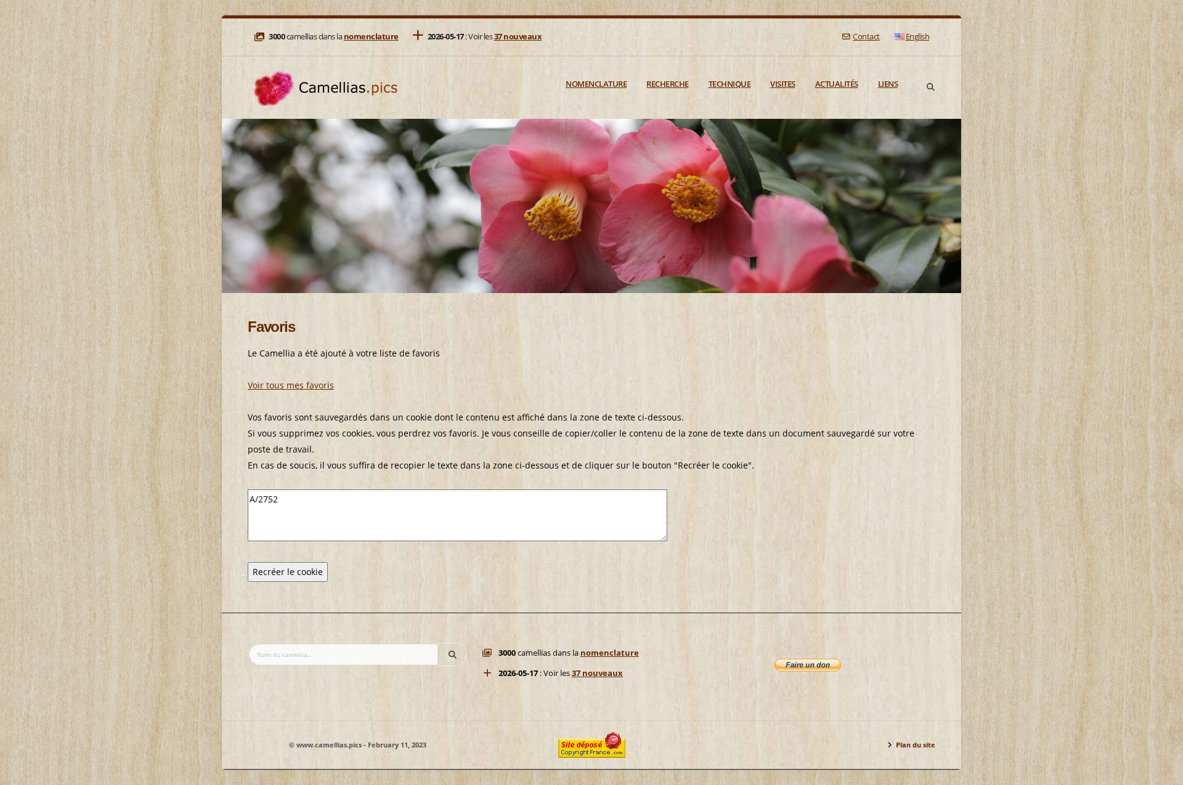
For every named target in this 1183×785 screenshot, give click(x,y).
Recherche (667, 83)
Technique (730, 83)
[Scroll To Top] (1161, 771)
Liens (888, 83)
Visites (782, 83)
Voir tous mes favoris (291, 385)
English (918, 36)
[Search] (930, 87)
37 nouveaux (518, 36)
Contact (866, 36)
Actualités (836, 83)
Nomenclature (596, 83)
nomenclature (371, 36)
